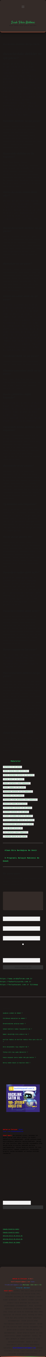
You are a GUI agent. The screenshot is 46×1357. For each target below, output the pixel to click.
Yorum (5, 890)
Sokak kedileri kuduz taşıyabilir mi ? (17, 1029)
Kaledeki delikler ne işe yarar (16, 812)
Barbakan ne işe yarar (12, 767)
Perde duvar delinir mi (12, 828)
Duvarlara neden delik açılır (15, 804)
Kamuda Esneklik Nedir (11, 1229)
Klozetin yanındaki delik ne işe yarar (18, 820)
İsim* (5, 915)
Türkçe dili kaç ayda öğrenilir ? (15, 1052)
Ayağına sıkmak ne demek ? (12, 1013)
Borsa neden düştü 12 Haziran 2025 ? (16, 1063)
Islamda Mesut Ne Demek (11, 1242)
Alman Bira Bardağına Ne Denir (21, 850)
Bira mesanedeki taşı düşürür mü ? (16, 1047)
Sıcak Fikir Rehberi (23, 22)
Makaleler (16, 761)
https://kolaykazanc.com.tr (14, 985)
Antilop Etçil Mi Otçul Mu (12, 1236)
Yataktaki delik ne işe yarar (15, 836)
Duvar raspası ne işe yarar (14, 787)
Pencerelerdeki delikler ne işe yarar (18, 824)
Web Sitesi (7, 934)
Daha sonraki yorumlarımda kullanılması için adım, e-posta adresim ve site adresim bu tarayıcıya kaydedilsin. (22, 949)
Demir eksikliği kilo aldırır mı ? (16, 1034)
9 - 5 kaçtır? (9, 956)
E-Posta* (6, 924)
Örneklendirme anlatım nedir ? (14, 1024)
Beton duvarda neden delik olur (16, 771)
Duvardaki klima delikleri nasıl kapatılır (20, 799)
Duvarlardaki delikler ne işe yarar (17, 808)
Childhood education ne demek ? (14, 1018)
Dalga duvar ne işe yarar (13, 779)
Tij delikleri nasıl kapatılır (15, 832)
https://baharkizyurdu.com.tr (15, 982)
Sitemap (34, 985)
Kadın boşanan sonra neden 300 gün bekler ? (19, 1057)
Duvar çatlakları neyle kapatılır (16, 783)
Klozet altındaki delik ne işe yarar (18, 816)
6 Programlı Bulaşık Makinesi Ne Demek (21, 859)
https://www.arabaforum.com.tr (16, 979)
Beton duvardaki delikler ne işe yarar (18, 775)
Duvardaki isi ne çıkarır (13, 795)
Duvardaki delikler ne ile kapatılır (18, 791)
